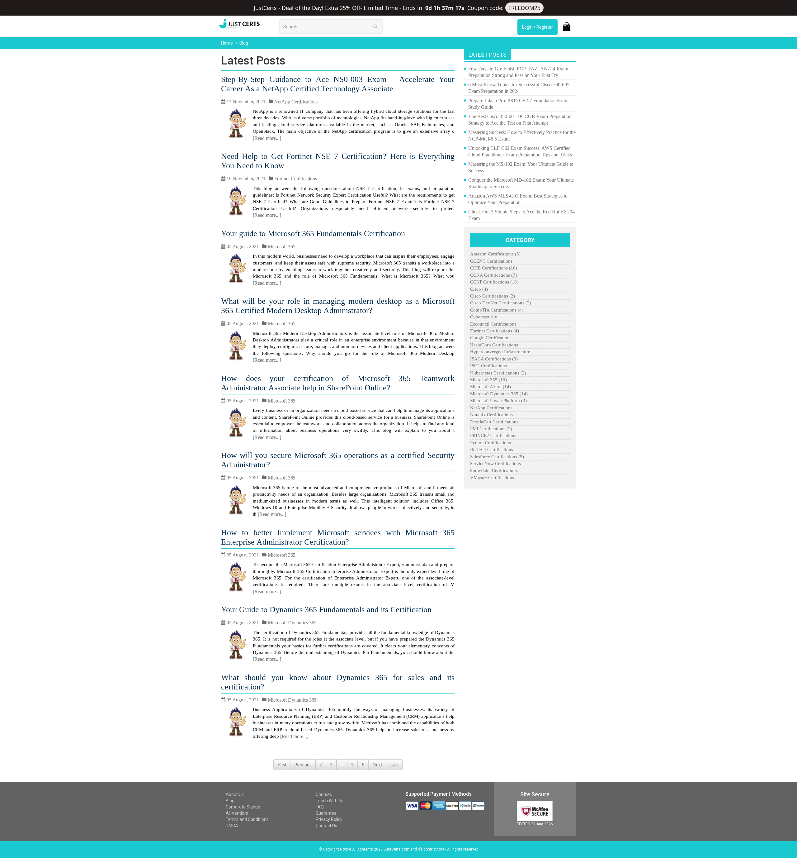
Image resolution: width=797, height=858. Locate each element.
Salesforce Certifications (497, 456)
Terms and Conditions (247, 819)
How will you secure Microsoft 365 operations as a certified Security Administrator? (338, 460)
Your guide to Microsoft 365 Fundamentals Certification (313, 233)
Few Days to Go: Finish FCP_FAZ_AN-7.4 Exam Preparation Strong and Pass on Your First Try (518, 72)
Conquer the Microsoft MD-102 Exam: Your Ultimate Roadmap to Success (521, 183)
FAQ (320, 806)
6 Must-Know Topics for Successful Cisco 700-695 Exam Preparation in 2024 (518, 88)
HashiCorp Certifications (494, 344)
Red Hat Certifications (491, 449)
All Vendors (237, 813)
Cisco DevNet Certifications (500, 302)
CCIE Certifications (493, 267)
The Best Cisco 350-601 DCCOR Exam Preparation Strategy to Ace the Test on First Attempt (520, 120)
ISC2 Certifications (488, 365)
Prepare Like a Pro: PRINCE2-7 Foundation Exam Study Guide (518, 104)
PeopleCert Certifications (494, 421)
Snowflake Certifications (494, 470)
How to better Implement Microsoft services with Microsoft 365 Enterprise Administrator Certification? (338, 537)
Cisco (479, 289)
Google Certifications (491, 337)
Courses (324, 794)
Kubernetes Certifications (498, 372)
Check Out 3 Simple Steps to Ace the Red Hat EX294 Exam (521, 215)
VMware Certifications (492, 477)
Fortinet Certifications (295, 178)
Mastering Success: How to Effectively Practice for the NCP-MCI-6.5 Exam (522, 135)
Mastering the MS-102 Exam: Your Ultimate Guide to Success (520, 167)
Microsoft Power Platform (498, 400)
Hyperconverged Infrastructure (500, 351)
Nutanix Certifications (491, 414)
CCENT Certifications (491, 261)
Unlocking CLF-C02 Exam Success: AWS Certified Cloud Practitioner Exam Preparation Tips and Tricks (520, 151)
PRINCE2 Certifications (493, 435)
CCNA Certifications (493, 275)
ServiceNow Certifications (495, 463)
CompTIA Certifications (496, 309)
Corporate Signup (243, 806)
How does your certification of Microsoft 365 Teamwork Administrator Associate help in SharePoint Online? (338, 383)
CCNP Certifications (494, 281)
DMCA (232, 825)
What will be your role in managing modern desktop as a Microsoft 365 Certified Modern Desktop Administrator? (338, 306)
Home (227, 43)
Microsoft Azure (490, 386)
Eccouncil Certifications (493, 324)
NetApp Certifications (296, 101)
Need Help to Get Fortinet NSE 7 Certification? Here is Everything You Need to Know (338, 161)
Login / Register (537, 27)
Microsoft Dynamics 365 (292, 622)
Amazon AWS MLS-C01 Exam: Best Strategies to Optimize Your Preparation (518, 199)
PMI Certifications (491, 428)
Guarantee (326, 813)
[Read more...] (267, 138)
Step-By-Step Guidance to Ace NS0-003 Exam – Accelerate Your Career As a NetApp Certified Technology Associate (338, 84)
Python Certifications (490, 442)
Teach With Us (329, 800)
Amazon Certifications (495, 253)
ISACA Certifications (494, 358)
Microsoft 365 (281, 246)
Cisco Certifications (492, 295)
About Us (235, 794)
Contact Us (326, 825)
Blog (230, 800)
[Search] (375, 26)
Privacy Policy (329, 819)
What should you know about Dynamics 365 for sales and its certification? (338, 682)
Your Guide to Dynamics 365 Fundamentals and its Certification (326, 609)
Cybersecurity (483, 316)
